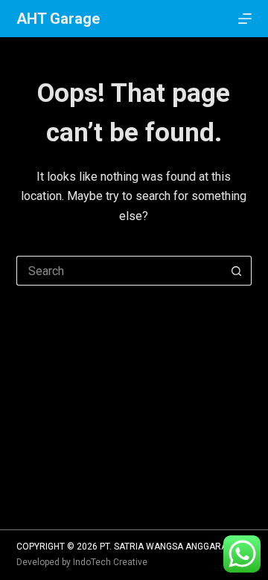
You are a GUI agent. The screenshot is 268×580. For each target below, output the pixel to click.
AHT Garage (58, 19)
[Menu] (245, 18)
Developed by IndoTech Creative (81, 562)
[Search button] (237, 271)
